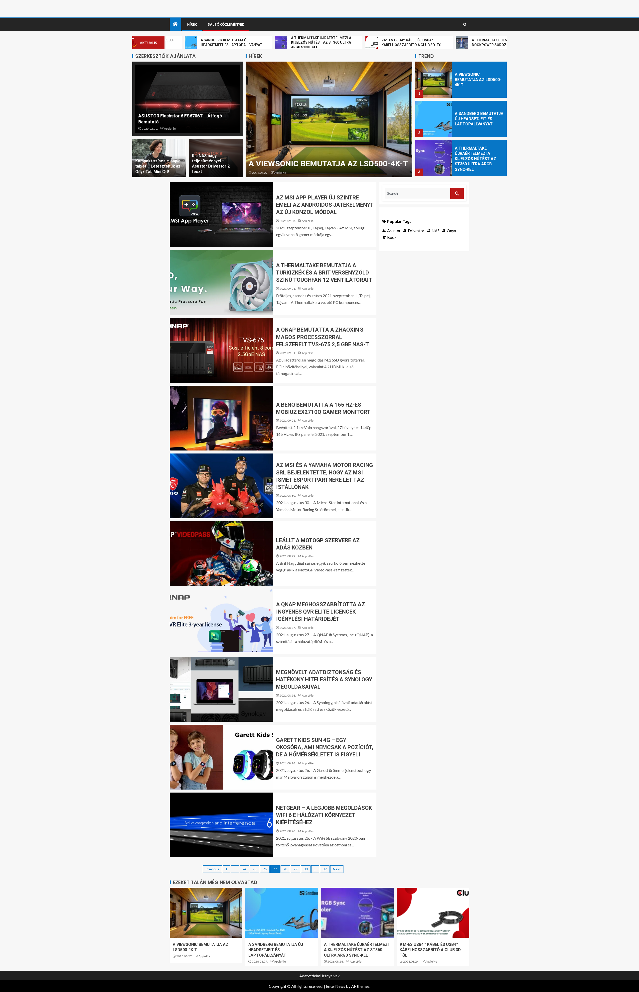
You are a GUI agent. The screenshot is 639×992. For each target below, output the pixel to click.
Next (337, 869)
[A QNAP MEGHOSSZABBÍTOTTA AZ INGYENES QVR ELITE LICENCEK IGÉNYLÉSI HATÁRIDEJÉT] (221, 621)
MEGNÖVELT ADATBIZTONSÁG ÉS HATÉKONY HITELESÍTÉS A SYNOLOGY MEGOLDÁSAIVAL (324, 679)
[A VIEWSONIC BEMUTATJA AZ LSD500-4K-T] (206, 913)
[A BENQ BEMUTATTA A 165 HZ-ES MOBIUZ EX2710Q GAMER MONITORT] (221, 418)
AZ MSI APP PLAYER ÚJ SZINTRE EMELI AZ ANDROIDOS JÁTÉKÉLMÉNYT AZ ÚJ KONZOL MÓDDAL (324, 204)
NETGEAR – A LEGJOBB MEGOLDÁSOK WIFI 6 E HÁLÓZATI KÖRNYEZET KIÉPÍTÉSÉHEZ (324, 815)
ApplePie (170, 128)
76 (265, 869)
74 (244, 869)
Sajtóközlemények (226, 24)
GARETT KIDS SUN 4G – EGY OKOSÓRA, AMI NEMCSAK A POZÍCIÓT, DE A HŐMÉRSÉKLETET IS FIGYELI (324, 747)
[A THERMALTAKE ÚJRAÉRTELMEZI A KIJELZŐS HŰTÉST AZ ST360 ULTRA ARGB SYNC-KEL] (433, 119)
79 (296, 869)
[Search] (465, 24)
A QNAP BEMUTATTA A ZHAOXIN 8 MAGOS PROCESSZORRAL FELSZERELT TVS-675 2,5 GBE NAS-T (322, 337)
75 (255, 869)
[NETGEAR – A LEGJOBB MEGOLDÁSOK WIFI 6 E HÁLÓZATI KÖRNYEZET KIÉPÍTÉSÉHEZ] (221, 825)
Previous (212, 869)
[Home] (175, 24)
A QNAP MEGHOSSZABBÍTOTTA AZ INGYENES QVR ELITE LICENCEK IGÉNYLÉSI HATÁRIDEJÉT (320, 611)
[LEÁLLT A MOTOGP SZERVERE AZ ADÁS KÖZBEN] (221, 553)
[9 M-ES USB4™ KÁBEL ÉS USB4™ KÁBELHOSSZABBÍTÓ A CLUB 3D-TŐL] (433, 158)
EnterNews (335, 986)
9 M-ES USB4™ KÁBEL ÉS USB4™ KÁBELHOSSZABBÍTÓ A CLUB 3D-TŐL (431, 950)
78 (285, 869)
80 (306, 869)
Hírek (192, 24)
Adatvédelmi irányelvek (319, 975)
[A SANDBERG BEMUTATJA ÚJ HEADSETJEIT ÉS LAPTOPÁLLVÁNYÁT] (329, 119)
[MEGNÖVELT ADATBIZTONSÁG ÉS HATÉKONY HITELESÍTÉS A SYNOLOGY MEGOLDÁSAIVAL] (221, 689)
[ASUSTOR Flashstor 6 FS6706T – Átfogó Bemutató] (187, 99)
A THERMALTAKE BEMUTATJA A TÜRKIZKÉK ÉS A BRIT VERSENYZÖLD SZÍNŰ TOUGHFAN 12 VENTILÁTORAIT (324, 272)
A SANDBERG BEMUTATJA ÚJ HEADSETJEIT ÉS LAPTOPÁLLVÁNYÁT (479, 80)
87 (325, 869)
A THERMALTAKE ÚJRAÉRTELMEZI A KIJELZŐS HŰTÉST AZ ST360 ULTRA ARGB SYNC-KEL (475, 120)
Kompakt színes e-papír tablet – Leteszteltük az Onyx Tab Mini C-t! (157, 166)
